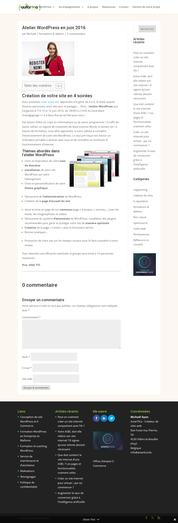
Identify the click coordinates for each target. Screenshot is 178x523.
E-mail (27, 368)
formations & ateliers (51, 33)
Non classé (139, 217)
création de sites (143, 195)
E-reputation (140, 201)
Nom (26, 357)
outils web (139, 228)
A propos (92, 7)
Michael (31, 33)
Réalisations (27, 471)
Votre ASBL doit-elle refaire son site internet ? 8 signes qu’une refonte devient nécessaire (71, 440)
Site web (27, 379)
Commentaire (31, 317)
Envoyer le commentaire (36, 387)
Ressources (108, 7)
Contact (124, 7)
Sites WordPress (41, 7)
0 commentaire (76, 33)
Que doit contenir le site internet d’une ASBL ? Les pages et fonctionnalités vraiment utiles (70, 463)
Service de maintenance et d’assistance (29, 461)
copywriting (140, 189)
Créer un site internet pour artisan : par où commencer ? (70, 483)
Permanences (141, 234)
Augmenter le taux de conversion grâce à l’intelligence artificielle (71, 497)
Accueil (24, 7)
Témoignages (28, 476)
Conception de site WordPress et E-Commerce (31, 421)
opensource (140, 223)
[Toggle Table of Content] (57, 86)
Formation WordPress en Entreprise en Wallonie (33, 436)
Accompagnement (69, 7)
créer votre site (50, 102)
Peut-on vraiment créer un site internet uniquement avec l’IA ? (71, 421)
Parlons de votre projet (146, 7)
